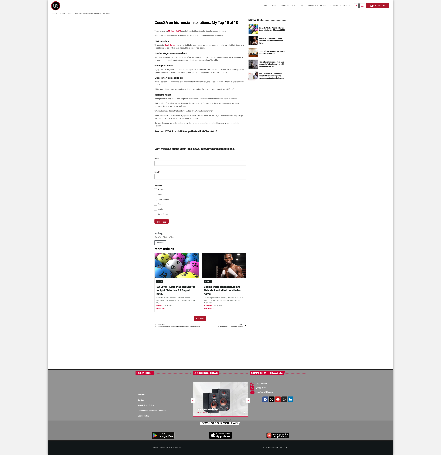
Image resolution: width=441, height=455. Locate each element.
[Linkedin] (290, 399)
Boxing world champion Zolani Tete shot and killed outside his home (222, 290)
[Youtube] (278, 399)
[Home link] (55, 5)
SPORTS (208, 281)
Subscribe (161, 222)
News (160, 194)
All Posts (160, 243)
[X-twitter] (271, 399)
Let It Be (202, 409)
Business (161, 190)
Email (157, 172)
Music (160, 209)
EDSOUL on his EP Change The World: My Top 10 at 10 (191, 131)
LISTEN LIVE (377, 5)
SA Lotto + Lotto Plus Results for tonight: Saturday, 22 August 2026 (175, 290)
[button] (211, 420)
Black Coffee (170, 45)
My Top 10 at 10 (174, 31)
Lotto (160, 281)
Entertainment (163, 199)
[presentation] (193, 400)
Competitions (163, 214)
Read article (161, 308)
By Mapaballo (208, 305)
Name (156, 158)
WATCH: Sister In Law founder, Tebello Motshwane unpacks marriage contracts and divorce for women (271, 77)
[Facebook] (265, 399)
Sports (160, 204)
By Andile (159, 305)
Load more (200, 318)
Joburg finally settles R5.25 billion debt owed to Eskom (272, 52)
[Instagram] (284, 399)
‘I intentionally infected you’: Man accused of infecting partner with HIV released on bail (271, 64)
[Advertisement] (200, 347)
